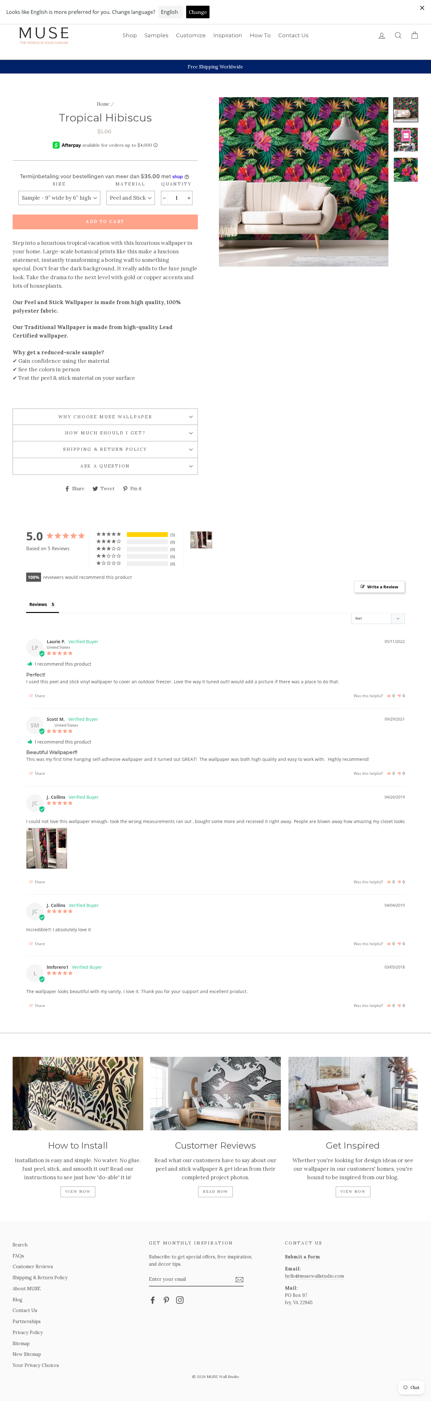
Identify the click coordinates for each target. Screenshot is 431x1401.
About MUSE (27, 1289)
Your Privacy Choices (36, 1365)
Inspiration (227, 35)
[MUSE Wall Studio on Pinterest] (166, 1300)
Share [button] (39, 695)
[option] (215, 66)
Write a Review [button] (382, 587)
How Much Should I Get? (105, 433)
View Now (78, 1191)
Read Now (215, 1191)
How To (260, 35)
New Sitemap (27, 1354)
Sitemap (21, 1343)
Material (130, 184)
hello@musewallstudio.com (314, 1276)
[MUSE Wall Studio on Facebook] (152, 1300)
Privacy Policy (28, 1332)
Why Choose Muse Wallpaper (105, 417)
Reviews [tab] (38, 604)
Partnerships (27, 1321)
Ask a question (105, 466)
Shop (130, 35)
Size (59, 184)
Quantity (176, 184)
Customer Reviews (33, 1266)
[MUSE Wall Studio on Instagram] (180, 1300)
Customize (191, 35)
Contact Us (293, 35)
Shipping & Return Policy (105, 449)
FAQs (18, 1256)
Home (103, 104)
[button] (390, 695)
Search (20, 1245)
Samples (156, 35)
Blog (17, 1300)
